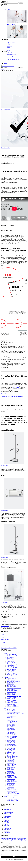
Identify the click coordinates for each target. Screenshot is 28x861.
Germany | (11, 764)
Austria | (11, 748)
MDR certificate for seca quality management (11, 394)
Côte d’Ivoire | (12, 655)
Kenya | (10, 661)
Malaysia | (11, 725)
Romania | (11, 783)
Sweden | (11, 788)
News (8, 48)
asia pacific (7, 828)
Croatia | (10, 753)
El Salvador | (12, 690)
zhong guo (7, 816)
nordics (6, 825)
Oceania (5, 796)
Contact (5, 63)
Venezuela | (11, 705)
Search (20, 2)
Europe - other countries (12, 795)
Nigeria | (10, 665)
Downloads (16, 387)
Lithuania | (11, 773)
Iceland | (10, 768)
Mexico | (11, 694)
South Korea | (12, 736)
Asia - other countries (12, 745)
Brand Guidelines (5, 639)
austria (6, 820)
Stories (8, 50)
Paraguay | (11, 700)
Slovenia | (11, 785)
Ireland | (10, 769)
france (6, 810)
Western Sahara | (12, 674)
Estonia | (10, 760)
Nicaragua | (11, 697)
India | (10, 714)
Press (2, 637)
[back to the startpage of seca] (7, 66)
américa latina (8, 827)
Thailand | (11, 740)
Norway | (11, 779)
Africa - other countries (12, 676)
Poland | (10, 780)
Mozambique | (13, 663)
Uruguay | (11, 704)
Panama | (11, 698)
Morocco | (11, 662)
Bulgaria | (11, 752)
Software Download (11, 54)
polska (6, 821)
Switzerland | (11, 789)
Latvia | (10, 772)
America (6, 677)
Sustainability (10, 46)
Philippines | (11, 730)
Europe (5, 746)
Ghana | (10, 659)
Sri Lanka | (11, 737)
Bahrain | (11, 709)
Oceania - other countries (12, 800)
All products (9, 9)
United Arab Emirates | (14, 742)
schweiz (7, 814)
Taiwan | (10, 738)
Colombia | (11, 685)
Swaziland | (11, 669)
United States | (12, 702)
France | (10, 763)
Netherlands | (11, 776)
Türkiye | (11, 741)
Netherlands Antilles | (14, 696)
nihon (6, 817)
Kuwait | (10, 722)
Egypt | (10, 657)
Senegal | (10, 666)
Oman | (10, 728)
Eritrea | (10, 658)
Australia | (11, 797)
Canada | (11, 682)
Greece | (10, 765)
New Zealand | (12, 799)
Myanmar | (11, 726)
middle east (7, 823)
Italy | (10, 771)
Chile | (10, 684)
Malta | (10, 775)
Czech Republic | (13, 756)
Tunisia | (10, 672)
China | (13, 712)
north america (8, 813)
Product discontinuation (12, 60)
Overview (9, 40)
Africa (5, 653)
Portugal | (12, 781)
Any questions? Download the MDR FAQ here (12, 396)
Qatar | (10, 732)
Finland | (10, 761)
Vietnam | (11, 744)
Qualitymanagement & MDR (13, 59)
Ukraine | (11, 792)
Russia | (10, 784)
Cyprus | (10, 755)
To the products (4, 602)
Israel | (10, 717)
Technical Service (11, 52)
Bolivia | (11, 680)
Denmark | (11, 757)
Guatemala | (11, 692)
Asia (5, 708)
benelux (7, 829)
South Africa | (12, 667)
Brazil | (13, 681)
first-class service (5, 626)
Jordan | (10, 720)
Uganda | (11, 673)
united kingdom (8, 812)
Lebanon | (11, 724)
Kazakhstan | (12, 721)
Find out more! (4, 465)
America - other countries (13, 706)
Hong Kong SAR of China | (15, 713)
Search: (2, 2)
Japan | (10, 718)
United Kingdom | (13, 793)
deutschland (7, 809)
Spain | (10, 787)
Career (8, 47)
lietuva (6, 831)
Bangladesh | (12, 710)
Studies (3, 642)
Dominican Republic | (14, 688)
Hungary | (11, 767)
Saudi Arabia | (12, 733)
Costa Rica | (11, 686)
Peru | (10, 701)
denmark (7, 832)
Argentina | (11, 678)
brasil (6, 824)
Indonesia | (11, 716)
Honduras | (11, 693)
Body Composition (11, 24)
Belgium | (11, 749)
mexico (6, 818)
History (8, 43)
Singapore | (11, 734)
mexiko (3, 840)
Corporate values (11, 42)
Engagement (9, 44)
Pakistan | (11, 729)
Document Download (12, 56)
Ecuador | (11, 689)
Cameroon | (11, 654)
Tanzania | (11, 670)
